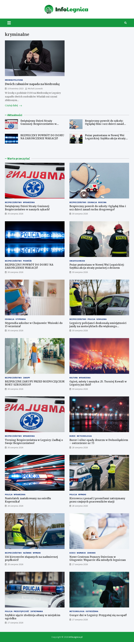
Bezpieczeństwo (13, 202)
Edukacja (92, 202)
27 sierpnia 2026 (80, 564)
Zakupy (26, 377)
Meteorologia (84, 436)
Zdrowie (91, 553)
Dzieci (72, 553)
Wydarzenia (29, 202)
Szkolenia (101, 319)
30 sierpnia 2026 (15, 213)
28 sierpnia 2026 (80, 447)
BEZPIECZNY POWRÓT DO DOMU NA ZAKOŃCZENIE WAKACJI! (42, 137)
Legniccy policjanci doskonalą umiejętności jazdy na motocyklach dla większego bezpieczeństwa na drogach (97, 326)
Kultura (73, 377)
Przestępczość (21, 611)
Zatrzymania (36, 611)
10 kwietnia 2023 (16, 88)
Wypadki (82, 494)
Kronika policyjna (14, 80)
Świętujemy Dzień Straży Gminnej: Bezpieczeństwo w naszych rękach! (38, 124)
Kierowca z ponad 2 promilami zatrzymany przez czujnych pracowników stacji (97, 500)
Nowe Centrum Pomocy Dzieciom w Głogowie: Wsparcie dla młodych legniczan (97, 558)
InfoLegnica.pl (76, 636)
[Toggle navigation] (9, 23)
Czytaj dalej (11, 105)
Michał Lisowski (35, 88)
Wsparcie (81, 553)
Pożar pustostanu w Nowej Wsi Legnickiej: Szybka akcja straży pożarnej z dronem (105, 138)
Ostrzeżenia (92, 611)
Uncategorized (77, 261)
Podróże (27, 261)
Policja (91, 319)
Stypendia (21, 319)
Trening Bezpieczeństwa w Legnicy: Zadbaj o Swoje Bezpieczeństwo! (34, 441)
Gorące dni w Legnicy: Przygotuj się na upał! (98, 615)
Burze (72, 436)
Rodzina (102, 202)
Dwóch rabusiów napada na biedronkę (32, 84)
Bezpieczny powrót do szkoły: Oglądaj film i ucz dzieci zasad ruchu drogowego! (104, 124)
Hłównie (27, 553)
